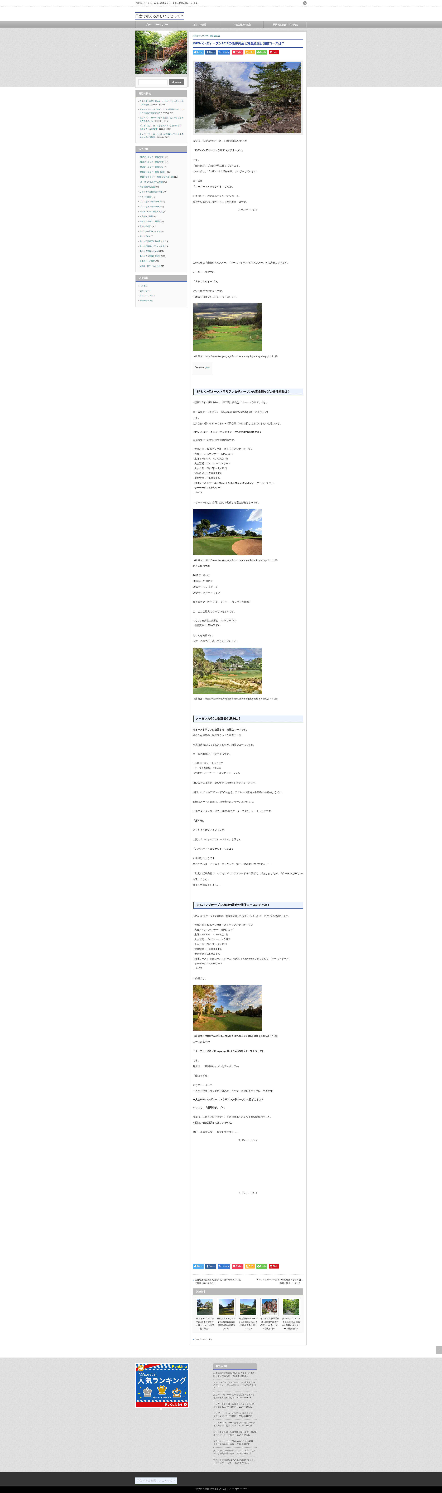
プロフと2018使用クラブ (150, 201)
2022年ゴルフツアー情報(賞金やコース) (157, 177)
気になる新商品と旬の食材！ (152, 241)
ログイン (143, 286)
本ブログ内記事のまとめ (150, 231)
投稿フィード (145, 291)
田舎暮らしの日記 (147, 261)
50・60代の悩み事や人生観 (151, 182)
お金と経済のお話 (242, 24)
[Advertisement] (248, 236)
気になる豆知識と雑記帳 (150, 256)
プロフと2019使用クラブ (150, 206)
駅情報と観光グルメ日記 (285, 24)
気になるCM (145, 236)
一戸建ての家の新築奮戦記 (151, 212)
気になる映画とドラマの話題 (152, 246)
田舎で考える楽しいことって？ (159, 16)
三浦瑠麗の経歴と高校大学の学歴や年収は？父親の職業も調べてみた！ (218, 1281)
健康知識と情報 (146, 216)
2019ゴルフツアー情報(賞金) (152, 167)
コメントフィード (147, 296)
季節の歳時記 (145, 226)
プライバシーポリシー (157, 24)
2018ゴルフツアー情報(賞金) (206, 36)
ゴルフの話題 (199, 24)
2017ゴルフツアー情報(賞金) (152, 157)
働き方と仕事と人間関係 (150, 221)
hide (207, 367)
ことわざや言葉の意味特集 (151, 192)
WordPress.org (146, 301)
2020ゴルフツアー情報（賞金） (153, 172)
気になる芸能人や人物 (149, 251)
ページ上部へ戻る (439, 1350)
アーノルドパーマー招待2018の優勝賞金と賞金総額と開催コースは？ (279, 1281)
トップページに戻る (203, 1339)
